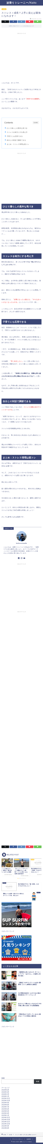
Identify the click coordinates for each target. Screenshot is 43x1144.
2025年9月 (5, 1102)
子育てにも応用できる (15, 136)
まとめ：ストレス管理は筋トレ (18, 144)
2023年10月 (6, 1124)
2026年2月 (5, 1094)
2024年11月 (6, 1117)
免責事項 (29, 1139)
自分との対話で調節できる (16, 140)
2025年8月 (5, 1105)
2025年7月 (5, 1107)
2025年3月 (5, 1113)
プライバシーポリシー (17, 1139)
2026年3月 (5, 1092)
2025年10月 (6, 1100)
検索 (3, 1078)
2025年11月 (6, 1098)
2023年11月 (6, 1122)
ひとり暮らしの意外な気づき (17, 128)
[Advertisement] (21, 56)
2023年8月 (5, 1128)
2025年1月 (5, 1115)
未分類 (4, 9)
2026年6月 (5, 1090)
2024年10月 (6, 1119)
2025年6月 (5, 1109)
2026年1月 (5, 1096)
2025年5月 (5, 1111)
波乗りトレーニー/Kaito (21, 2)
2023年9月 (5, 1126)
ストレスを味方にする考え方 (17, 132)
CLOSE (36, 122)
